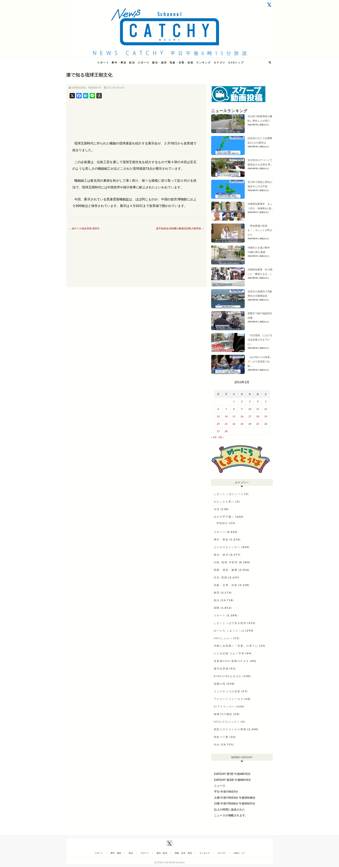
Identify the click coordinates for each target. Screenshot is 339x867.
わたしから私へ (224, 501)
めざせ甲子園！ (224, 516)
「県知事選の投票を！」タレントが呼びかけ (260, 230)
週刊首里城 (221, 668)
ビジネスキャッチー (227, 547)
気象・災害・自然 (181, 62)
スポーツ (144, 62)
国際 (217, 607)
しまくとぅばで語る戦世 (230, 622)
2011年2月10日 (115, 87)
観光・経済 (159, 62)
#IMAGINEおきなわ (228, 676)
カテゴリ (219, 62)
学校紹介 (222, 523)
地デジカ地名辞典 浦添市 (84, 228)
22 (234, 423)
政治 (132, 62)
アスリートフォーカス (228, 698)
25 (257, 423)
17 (249, 416)
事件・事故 (119, 62)
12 (265, 408)
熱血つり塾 (221, 736)
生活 (217, 509)
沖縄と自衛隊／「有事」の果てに (236, 645)
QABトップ (236, 62)
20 (218, 423)
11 (257, 408)
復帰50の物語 (223, 714)
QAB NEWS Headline (84, 60)
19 (265, 416)
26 (265, 423)
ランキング (203, 62)
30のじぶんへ (223, 638)
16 (241, 416)
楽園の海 (220, 683)
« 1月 (214, 437)
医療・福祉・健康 (225, 569)
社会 (217, 744)
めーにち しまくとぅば (229, 630)
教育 (217, 592)
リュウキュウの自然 (227, 691)
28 (226, 431)
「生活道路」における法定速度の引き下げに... (260, 339)
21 (226, 423)
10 (249, 408)
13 (218, 416)
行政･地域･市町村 (226, 562)
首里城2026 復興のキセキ (231, 660)
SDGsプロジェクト (227, 721)
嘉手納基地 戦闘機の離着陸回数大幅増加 (180, 228)
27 (218, 431)
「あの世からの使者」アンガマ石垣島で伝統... (260, 361)
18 (257, 416)
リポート (103, 62)
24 (249, 423)
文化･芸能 (220, 577)
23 (241, 423)
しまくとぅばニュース (228, 493)
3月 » (221, 437)
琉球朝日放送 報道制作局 (86, 87)
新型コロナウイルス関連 (230, 729)
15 (234, 416)
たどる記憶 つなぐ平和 (229, 653)
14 (226, 416)
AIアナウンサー (224, 706)
